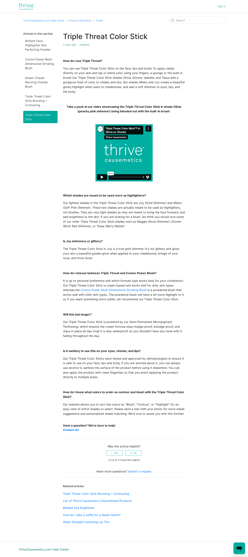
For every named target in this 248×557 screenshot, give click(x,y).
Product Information (80, 20)
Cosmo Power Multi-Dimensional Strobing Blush (39, 64)
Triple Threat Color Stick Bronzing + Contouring (38, 101)
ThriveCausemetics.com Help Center (44, 20)
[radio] (114, 453)
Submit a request (139, 471)
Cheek (99, 20)
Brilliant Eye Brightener (78, 508)
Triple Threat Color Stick (38, 117)
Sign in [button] (222, 6)
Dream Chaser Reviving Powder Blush (36, 82)
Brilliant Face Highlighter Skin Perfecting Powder (38, 45)
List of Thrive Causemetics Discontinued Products (97, 501)
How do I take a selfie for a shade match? (92, 515)
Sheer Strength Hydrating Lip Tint (86, 522)
